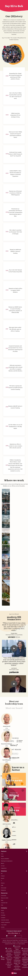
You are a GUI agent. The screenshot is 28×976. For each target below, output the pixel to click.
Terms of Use (9, 940)
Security (4, 940)
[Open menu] (25, 2)
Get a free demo (13, 933)
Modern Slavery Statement (22, 942)
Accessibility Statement (6, 942)
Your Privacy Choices (22, 940)
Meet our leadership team (14, 702)
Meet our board (14, 708)
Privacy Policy (15, 940)
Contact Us (14, 942)
